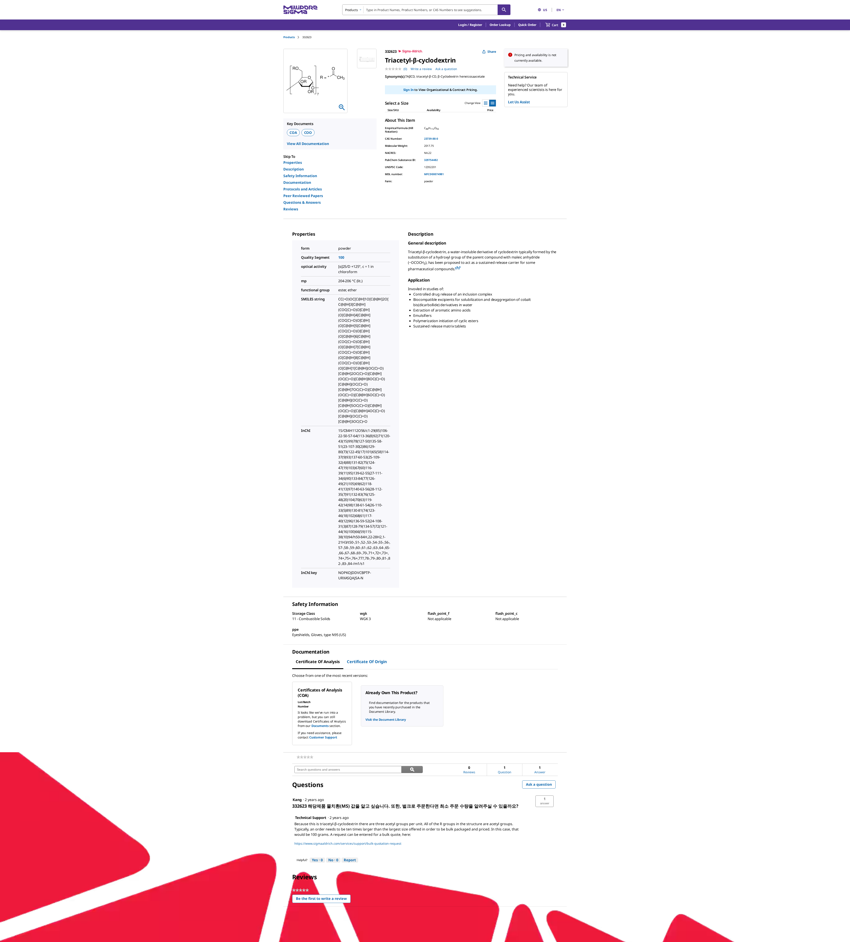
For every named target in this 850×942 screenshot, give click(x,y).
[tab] (292, 37)
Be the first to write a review (323, 899)
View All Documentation (308, 143)
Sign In (408, 90)
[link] (305, 757)
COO (308, 132)
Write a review (421, 69)
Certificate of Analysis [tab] (318, 661)
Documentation (297, 182)
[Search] (504, 9)
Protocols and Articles (302, 189)
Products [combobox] (351, 10)
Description (293, 169)
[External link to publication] (456, 268)
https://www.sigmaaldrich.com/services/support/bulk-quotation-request (347, 843)
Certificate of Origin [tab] (367, 661)
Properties (292, 162)
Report (350, 860)
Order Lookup (500, 25)
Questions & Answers (302, 202)
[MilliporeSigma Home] (300, 10)
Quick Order (527, 25)
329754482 (431, 160)
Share (491, 51)
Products (289, 37)
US (545, 10)
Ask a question (446, 69)
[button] (470, 25)
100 (341, 257)
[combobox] (426, 9)
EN (558, 10)
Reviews (290, 209)
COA (293, 132)
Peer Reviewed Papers (303, 195)
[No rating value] (394, 69)
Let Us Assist (519, 102)
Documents (320, 726)
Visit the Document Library (385, 719)
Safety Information (300, 175)
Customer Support (323, 737)
